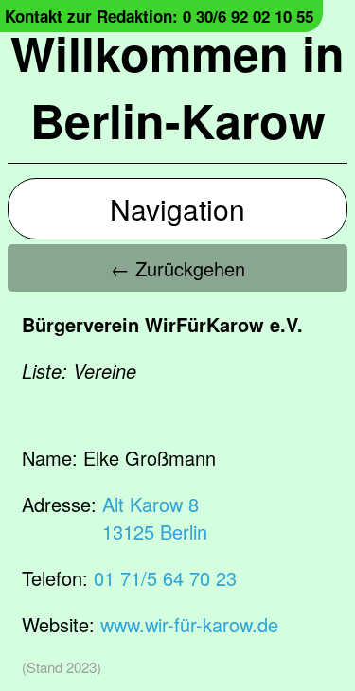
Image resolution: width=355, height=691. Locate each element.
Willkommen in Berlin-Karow (177, 86)
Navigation (177, 208)
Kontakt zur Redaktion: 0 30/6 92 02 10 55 (159, 16)
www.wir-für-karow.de (189, 624)
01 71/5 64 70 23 (165, 578)
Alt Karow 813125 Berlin (154, 517)
